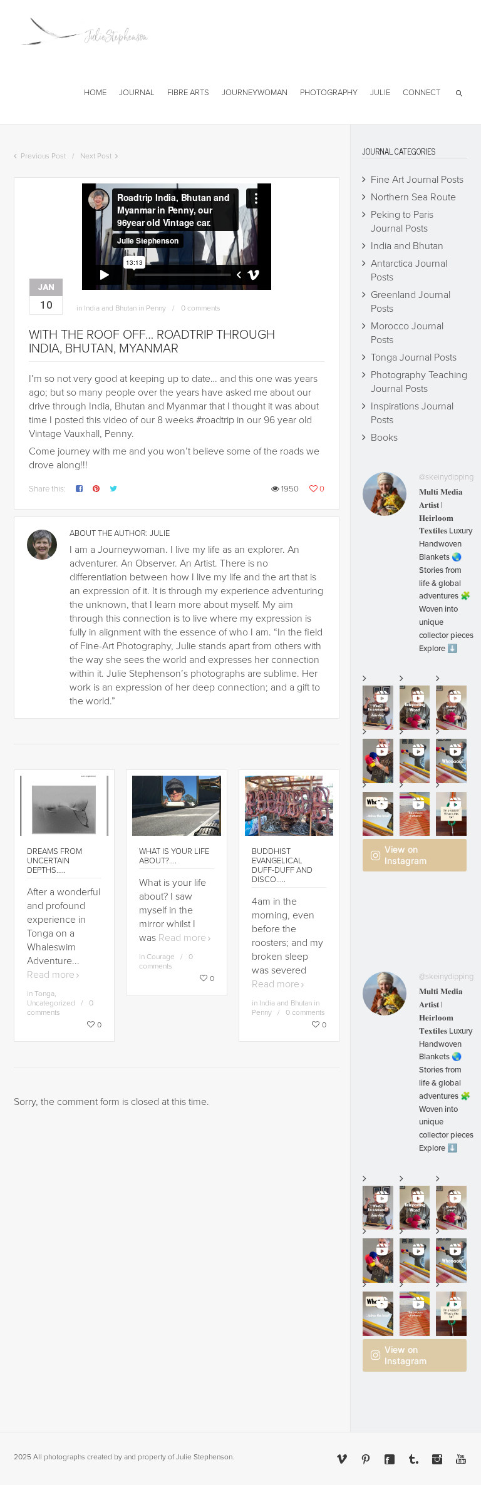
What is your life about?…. (174, 856)
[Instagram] (437, 1459)
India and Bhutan (407, 246)
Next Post (95, 156)
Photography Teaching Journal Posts (419, 382)
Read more (51, 975)
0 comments (200, 308)
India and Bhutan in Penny (125, 308)
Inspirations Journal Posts (412, 413)
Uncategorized (51, 1003)
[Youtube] (461, 1459)
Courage (161, 956)
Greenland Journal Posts (410, 302)
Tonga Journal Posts (414, 357)
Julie (160, 533)
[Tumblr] (413, 1459)
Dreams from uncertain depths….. (54, 860)
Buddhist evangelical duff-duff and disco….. (282, 865)
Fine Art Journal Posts (417, 179)
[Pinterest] (365, 1459)
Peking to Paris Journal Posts (402, 221)
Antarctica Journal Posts (409, 270)
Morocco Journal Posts (407, 333)
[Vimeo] (342, 1459)
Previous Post (43, 156)
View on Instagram (406, 855)
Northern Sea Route (413, 197)
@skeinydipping (446, 477)
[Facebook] (389, 1459)
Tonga (44, 993)
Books (384, 437)
